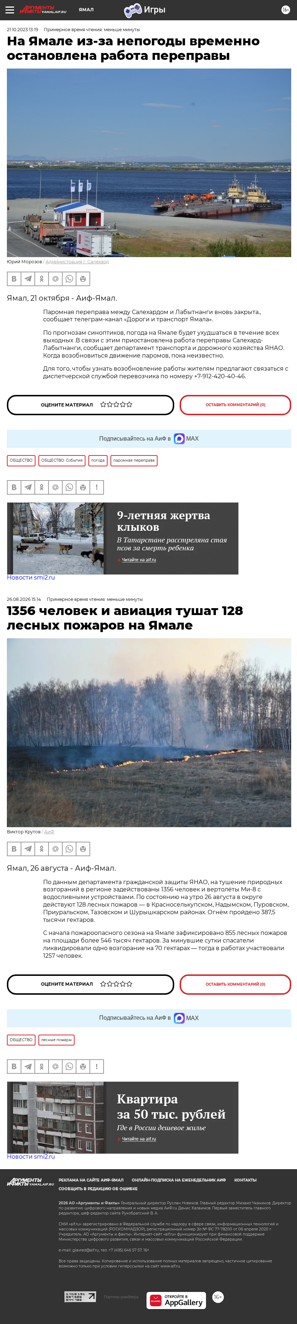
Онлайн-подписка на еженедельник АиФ (179, 1180)
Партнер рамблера (121, 1297)
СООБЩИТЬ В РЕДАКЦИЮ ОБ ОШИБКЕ (98, 1189)
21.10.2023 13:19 (22, 29)
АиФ (49, 831)
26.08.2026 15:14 (24, 599)
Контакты (245, 1180)
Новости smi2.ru (31, 577)
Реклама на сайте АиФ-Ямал (91, 1180)
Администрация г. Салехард (77, 261)
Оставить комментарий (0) (235, 405)
